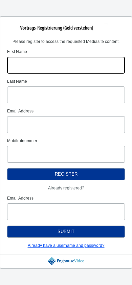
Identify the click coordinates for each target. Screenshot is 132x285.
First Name (17, 51)
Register (66, 174)
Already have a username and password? (66, 245)
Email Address (20, 111)
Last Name (17, 81)
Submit (66, 231)
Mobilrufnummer (22, 140)
